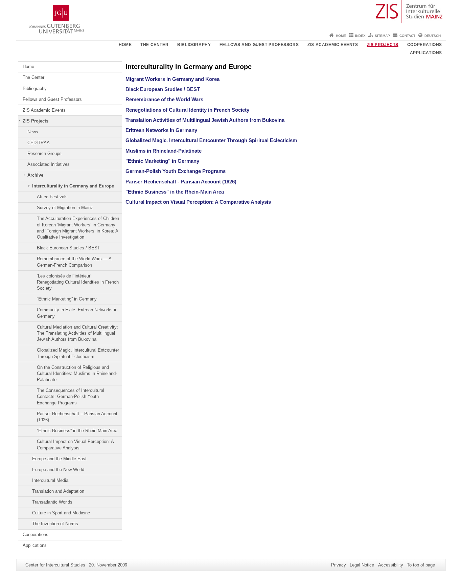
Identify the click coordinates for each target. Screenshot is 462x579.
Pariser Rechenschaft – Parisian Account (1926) (77, 416)
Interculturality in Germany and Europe (73, 185)
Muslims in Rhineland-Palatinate (163, 151)
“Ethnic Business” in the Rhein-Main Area (77, 430)
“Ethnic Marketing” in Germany (67, 299)
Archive (35, 175)
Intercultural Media (50, 480)
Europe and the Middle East (59, 458)
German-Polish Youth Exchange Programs (175, 171)
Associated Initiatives (48, 164)
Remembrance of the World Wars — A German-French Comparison (74, 261)
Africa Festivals (52, 196)
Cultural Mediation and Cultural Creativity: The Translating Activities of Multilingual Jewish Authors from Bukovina (77, 333)
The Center (154, 44)
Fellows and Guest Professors (259, 44)
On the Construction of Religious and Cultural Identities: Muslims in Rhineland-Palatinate (77, 373)
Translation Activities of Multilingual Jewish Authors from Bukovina (204, 120)
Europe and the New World (58, 469)
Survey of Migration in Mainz (65, 207)
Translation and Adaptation (58, 491)
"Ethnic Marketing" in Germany (162, 161)
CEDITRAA (38, 142)
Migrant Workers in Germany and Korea (172, 79)
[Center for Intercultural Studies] (231, 15)
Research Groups (44, 153)
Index (360, 36)
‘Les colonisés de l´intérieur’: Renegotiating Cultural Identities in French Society (78, 282)
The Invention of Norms (55, 523)
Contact (407, 36)
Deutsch (432, 36)
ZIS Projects (382, 44)
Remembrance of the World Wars (164, 99)
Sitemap (382, 36)
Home (341, 36)
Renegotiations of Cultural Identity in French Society (187, 110)
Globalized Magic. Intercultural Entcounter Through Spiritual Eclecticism (78, 353)
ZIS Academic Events (332, 44)
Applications (426, 52)
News (32, 131)
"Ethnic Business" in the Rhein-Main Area (174, 192)
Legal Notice (362, 564)
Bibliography (194, 44)
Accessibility (390, 564)
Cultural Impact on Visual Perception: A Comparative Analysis (75, 444)
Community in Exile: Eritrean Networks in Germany (77, 312)
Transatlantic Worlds (52, 502)
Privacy (338, 564)
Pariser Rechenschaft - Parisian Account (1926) (180, 181)
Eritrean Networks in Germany (161, 130)
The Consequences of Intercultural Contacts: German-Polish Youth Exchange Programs (70, 396)
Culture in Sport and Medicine (61, 512)
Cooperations (424, 44)
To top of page (421, 564)
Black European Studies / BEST (68, 247)
